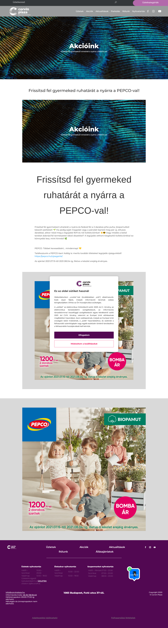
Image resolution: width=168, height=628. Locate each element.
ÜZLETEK (42, 581)
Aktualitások (102, 11)
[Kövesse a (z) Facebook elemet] (145, 547)
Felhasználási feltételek (123, 618)
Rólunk (126, 11)
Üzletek (80, 11)
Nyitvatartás (138, 11)
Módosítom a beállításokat (84, 344)
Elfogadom (84, 335)
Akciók (89, 11)
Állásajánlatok (104, 551)
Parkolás (115, 11)
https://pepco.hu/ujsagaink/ (49, 256)
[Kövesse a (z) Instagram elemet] (150, 547)
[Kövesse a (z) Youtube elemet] (154, 547)
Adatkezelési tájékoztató (44, 618)
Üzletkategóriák (150, 2)
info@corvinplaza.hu (15, 592)
